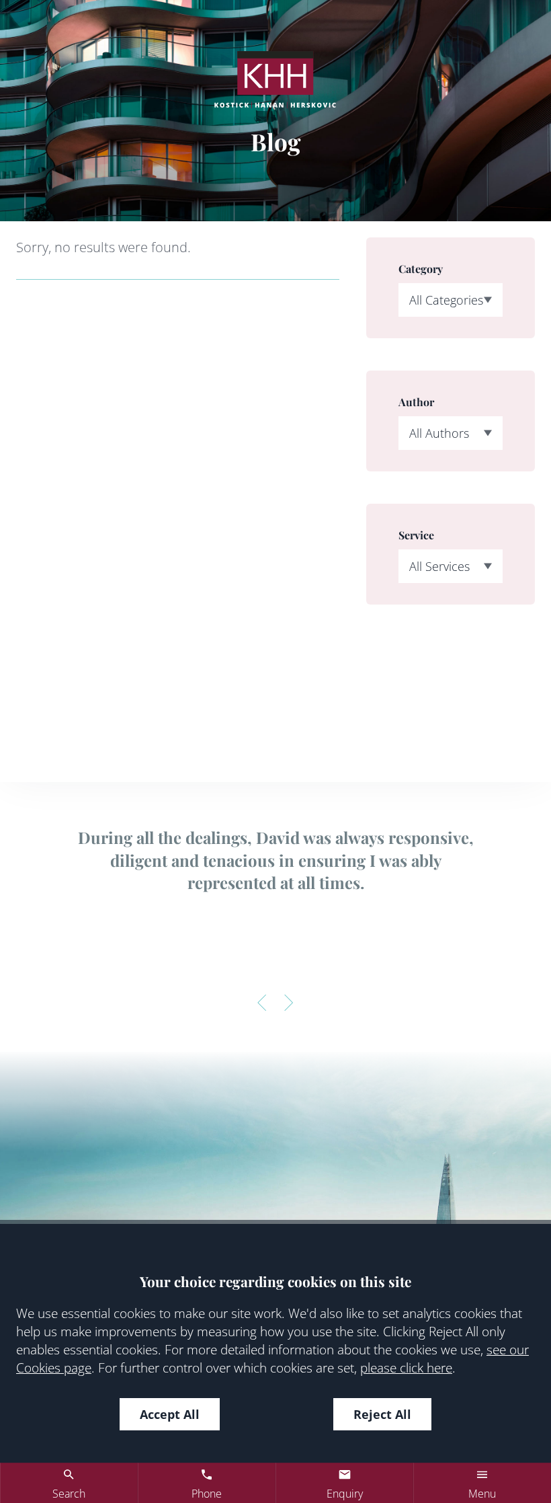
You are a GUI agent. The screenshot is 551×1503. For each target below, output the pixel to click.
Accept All (170, 1414)
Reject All (382, 1414)
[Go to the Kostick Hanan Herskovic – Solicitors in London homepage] (275, 79)
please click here (406, 1367)
